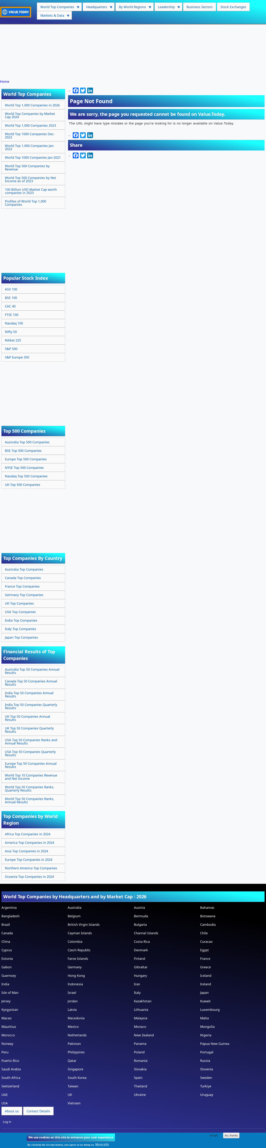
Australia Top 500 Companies (27, 442)
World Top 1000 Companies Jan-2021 (33, 157)
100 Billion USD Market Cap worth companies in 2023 (31, 191)
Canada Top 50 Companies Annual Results (31, 683)
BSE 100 (11, 298)
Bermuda (141, 916)
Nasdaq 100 (14, 323)
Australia (74, 907)
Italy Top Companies (20, 629)
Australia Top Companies (24, 569)
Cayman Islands (80, 933)
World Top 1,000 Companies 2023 (30, 125)
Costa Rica (142, 941)
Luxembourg (210, 1009)
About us (12, 1111)
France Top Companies (22, 586)
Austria (139, 907)
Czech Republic (79, 950)
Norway (7, 1043)
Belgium (74, 916)
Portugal (206, 1052)
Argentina (9, 907)
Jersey (5, 1001)
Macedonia (76, 1018)
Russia (205, 1060)
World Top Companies (55, 8)
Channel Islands (146, 933)
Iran (137, 984)
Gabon (6, 967)
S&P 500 (11, 349)
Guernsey (8, 975)
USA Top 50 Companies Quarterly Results (30, 753)
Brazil (5, 924)
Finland (139, 958)
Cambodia (208, 924)
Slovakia (140, 1069)
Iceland (205, 975)
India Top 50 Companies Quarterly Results (31, 706)
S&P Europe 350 (17, 357)
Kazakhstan (142, 1001)
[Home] (17, 12)
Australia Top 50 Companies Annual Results (32, 671)
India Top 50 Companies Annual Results (29, 694)
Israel (72, 992)
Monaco (140, 1026)
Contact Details (38, 1111)
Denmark (141, 950)
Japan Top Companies (21, 637)
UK (70, 1094)
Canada (7, 933)
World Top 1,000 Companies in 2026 (32, 105)
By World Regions (130, 8)
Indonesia (75, 984)
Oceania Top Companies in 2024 (29, 876)
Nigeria (205, 1035)
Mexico (73, 1026)
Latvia (72, 1009)
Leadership (165, 8)
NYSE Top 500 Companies (24, 467)
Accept (214, 1135)
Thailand (140, 1086)
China (5, 941)
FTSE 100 (11, 315)
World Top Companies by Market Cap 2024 (30, 115)
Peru (5, 1052)
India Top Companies (21, 620)
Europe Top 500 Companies (26, 459)
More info (102, 1144)
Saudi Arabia (11, 1069)
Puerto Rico (10, 1060)
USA (4, 1103)
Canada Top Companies (23, 578)
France (205, 958)
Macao (6, 1018)
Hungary (140, 975)
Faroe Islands (78, 958)
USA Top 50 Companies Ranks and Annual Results (31, 741)
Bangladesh (10, 916)
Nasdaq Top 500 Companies (26, 476)
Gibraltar (140, 967)
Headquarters (95, 8)
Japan (204, 992)
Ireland (205, 984)
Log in (7, 1122)
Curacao (206, 941)
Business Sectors (200, 7)
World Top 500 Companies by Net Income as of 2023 (30, 179)
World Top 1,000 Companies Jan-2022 (29, 147)
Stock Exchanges (233, 7)
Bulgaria (140, 924)
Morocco (8, 1035)
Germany (75, 967)
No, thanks (231, 1135)
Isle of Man (9, 992)
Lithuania (141, 1009)
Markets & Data (50, 16)
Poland (139, 1052)
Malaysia (140, 1018)
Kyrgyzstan (9, 1009)
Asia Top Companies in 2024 (26, 851)
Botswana (207, 916)
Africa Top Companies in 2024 (27, 834)
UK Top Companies (19, 603)
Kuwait (205, 1001)
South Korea (77, 1077)
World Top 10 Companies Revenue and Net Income (31, 777)
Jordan (73, 1001)
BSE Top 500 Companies (23, 450)
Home (4, 81)
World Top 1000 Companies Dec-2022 (30, 135)
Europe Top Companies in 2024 (28, 859)
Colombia (75, 941)
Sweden (206, 1077)
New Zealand (144, 1035)
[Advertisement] (133, 52)
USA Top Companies (20, 612)
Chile (204, 933)
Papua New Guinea (214, 1043)
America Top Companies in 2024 (29, 842)
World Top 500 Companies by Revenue (27, 167)
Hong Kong (76, 975)
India (5, 984)
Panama (140, 1043)
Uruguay (206, 1094)
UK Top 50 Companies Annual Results (27, 718)
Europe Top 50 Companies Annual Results (31, 765)
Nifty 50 (11, 332)
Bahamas (207, 907)
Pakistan (74, 1043)
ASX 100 (11, 289)
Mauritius (8, 1026)
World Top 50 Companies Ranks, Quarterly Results (29, 788)
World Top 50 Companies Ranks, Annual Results (29, 800)
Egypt (204, 950)
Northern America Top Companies (31, 868)
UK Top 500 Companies (22, 484)
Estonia (7, 958)
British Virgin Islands (84, 924)
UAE (4, 1094)
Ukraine (140, 1094)
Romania (140, 1060)
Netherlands (77, 1035)
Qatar (72, 1060)
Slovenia (206, 1069)
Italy (137, 992)
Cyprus (6, 950)
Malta (204, 1018)
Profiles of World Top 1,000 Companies (25, 203)
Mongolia (207, 1026)
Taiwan (73, 1086)
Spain (138, 1077)
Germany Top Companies (24, 595)
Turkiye (205, 1086)
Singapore (75, 1069)
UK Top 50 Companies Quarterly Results (29, 730)
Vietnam (74, 1103)
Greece (205, 967)
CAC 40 (10, 306)
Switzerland (10, 1086)
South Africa (10, 1077)
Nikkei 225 (13, 340)
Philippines (76, 1052)
